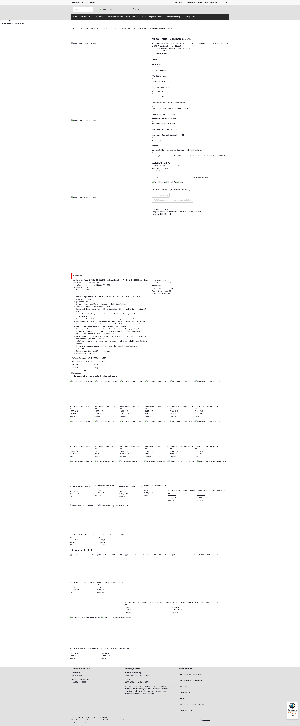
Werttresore (85, 17)
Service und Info (186, 710)
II (168, 285)
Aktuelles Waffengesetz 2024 (191, 674)
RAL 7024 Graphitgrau (160, 70)
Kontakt (224, 2)
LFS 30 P (171, 288)
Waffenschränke (132, 17)
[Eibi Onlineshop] (107, 9)
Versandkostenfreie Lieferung (174, 166)
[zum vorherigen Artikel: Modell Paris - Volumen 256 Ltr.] (178, 28)
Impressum (184, 686)
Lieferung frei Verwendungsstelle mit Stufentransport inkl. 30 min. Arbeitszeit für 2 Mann (188, 156)
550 (169, 294)
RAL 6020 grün (157, 64)
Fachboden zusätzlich (163, 123)
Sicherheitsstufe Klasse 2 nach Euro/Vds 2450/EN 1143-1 (181, 212)
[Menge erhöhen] (186, 177)
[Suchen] (91, 9)
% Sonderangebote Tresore (152, 17)
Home (75, 17)
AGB (182, 698)
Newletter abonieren (194, 2)
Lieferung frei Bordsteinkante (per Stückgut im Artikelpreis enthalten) (177, 150)
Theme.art (206, 720)
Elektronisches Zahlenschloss (191, 680)
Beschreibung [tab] (78, 276)
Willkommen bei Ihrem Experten (83, 2)
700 (169, 291)
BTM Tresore (98, 17)
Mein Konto (179, 2)
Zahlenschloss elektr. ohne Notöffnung (170, 108)
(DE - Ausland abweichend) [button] (180, 190)
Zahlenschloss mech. (163, 114)
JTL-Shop (84, 722)
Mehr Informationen (149, 693)
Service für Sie (185, 692)
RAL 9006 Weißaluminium (161, 82)
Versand (104, 717)
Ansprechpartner (211, 2)
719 (169, 283)
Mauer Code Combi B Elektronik (192, 704)
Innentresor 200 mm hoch (165, 129)
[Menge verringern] (153, 177)
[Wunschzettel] (129, 9)
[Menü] (296, 702)
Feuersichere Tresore (115, 17)
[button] (126, 9)
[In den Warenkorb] (73, 36)
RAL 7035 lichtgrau (159, 76)
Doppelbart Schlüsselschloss (162, 97)
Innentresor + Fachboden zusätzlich (168, 135)
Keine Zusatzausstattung (161, 141)
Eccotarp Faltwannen (191, 17)
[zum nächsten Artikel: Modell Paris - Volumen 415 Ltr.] (174, 28)
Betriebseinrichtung (173, 17)
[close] (73, 39)
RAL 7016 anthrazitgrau (164, 87)
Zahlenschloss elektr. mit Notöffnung (169, 102)
